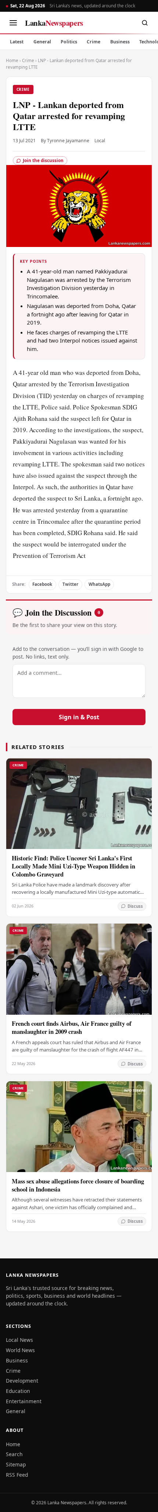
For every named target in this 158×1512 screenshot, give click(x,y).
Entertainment (24, 1401)
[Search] (144, 22)
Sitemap (16, 1464)
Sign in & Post (79, 717)
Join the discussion (43, 160)
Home (12, 60)
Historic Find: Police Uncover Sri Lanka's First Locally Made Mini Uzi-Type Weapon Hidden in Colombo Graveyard (73, 866)
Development (22, 1380)
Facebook (42, 584)
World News (20, 1350)
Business (120, 42)
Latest (17, 42)
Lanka (54, 22)
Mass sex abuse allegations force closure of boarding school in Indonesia (78, 1185)
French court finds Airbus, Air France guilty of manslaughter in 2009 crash (72, 1027)
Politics (69, 42)
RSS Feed (17, 1474)
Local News (19, 1339)
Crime (93, 42)
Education (18, 1390)
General (42, 42)
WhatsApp (99, 584)
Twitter (70, 584)
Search (14, 1454)
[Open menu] (13, 22)
